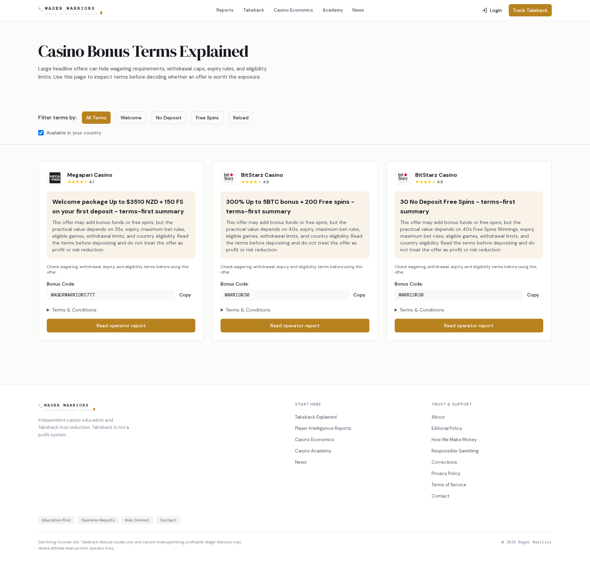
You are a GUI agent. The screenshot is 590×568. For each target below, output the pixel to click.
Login (496, 10)
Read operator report (121, 325)
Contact (440, 496)
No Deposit (169, 118)
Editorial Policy (447, 428)
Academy (333, 10)
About (438, 417)
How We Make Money (454, 439)
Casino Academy (313, 451)
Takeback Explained (316, 417)
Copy (185, 295)
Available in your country (73, 133)
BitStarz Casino (262, 175)
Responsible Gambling (455, 451)
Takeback (253, 10)
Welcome (131, 118)
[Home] (70, 10)
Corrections (444, 462)
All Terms (96, 118)
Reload (241, 118)
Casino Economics (293, 10)
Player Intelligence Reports (323, 428)
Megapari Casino (89, 175)
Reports (225, 10)
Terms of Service (449, 485)
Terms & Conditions (74, 310)
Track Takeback (530, 10)
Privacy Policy (446, 473)
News (358, 10)
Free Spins (207, 118)
